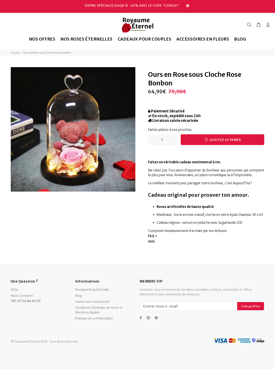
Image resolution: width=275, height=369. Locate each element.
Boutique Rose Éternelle (92, 290)
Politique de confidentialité (94, 318)
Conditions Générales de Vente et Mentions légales (98, 310)
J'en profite (250, 306)
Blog (78, 296)
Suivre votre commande (92, 302)
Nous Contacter (22, 296)
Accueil (15, 52)
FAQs (14, 290)
